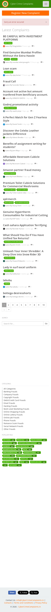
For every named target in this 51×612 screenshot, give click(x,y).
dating (7, 59)
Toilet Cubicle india (19, 193)
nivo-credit (9, 72)
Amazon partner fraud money (22, 170)
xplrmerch (9, 199)
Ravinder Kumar (18, 229)
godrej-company (10, 108)
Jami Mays (16, 150)
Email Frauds (9, 403)
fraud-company (10, 173)
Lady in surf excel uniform (19, 267)
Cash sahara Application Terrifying (25, 225)
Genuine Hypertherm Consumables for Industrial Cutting (25, 213)
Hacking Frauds (10, 406)
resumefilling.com (11, 449)
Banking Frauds (10, 391)
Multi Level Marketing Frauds (16, 409)
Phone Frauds (10, 420)
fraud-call (22, 440)
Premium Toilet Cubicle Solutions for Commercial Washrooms (24, 184)
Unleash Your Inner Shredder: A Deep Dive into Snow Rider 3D (23, 252)
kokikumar (16, 274)
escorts (14, 59)
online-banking (10, 459)
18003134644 (9, 271)
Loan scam (10, 68)
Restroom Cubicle (19, 164)
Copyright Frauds (11, 397)
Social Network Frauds (13, 426)
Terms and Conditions (23, 603)
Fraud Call (9, 81)
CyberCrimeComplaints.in (29, 606)
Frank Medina (17, 176)
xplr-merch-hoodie (22, 202)
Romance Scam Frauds (14, 423)
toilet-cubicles (10, 190)
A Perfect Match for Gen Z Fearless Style (25, 119)
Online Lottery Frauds (13, 414)
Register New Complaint (25, 13)
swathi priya (17, 111)
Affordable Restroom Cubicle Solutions (21, 158)
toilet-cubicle (22, 190)
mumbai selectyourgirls (21, 62)
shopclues (26, 459)
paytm (27, 449)
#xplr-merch (9, 202)
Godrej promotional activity (20, 104)
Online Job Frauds (11, 417)
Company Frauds (11, 394)
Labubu (15, 287)
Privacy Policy (41, 603)
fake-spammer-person (26, 456)
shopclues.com (38, 462)
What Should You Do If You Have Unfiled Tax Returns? (23, 236)
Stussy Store (17, 205)
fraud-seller (9, 443)
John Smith (16, 245)
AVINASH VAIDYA (18, 98)
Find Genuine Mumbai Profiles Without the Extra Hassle (22, 54)
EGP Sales (16, 219)
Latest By (8, 46)
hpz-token (8, 43)
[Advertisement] (25, 354)
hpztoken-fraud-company (29, 443)
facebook (8, 446)
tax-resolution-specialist (13, 242)
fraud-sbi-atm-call (24, 446)
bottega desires (18, 297)
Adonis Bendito (18, 137)
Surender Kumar (18, 85)
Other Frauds (9, 429)
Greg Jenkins (17, 46)
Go (46, 323)
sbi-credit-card (10, 462)
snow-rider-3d (10, 258)
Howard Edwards (18, 261)
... (4, 309)
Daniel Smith (17, 124)
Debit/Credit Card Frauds (15, 400)
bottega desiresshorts (17, 293)
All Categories (10, 388)
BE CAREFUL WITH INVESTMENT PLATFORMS (22, 37)
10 (43, 305)
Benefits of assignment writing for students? (24, 145)
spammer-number (31, 453)
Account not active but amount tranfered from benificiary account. (25, 93)
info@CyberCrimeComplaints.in (30, 600)
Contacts (8, 603)
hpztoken (8, 456)
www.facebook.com (12, 453)
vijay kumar (16, 75)
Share (12, 593)
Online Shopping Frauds (14, 412)
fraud (24, 462)
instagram (14, 465)
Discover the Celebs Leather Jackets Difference (21, 132)
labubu (7, 280)
